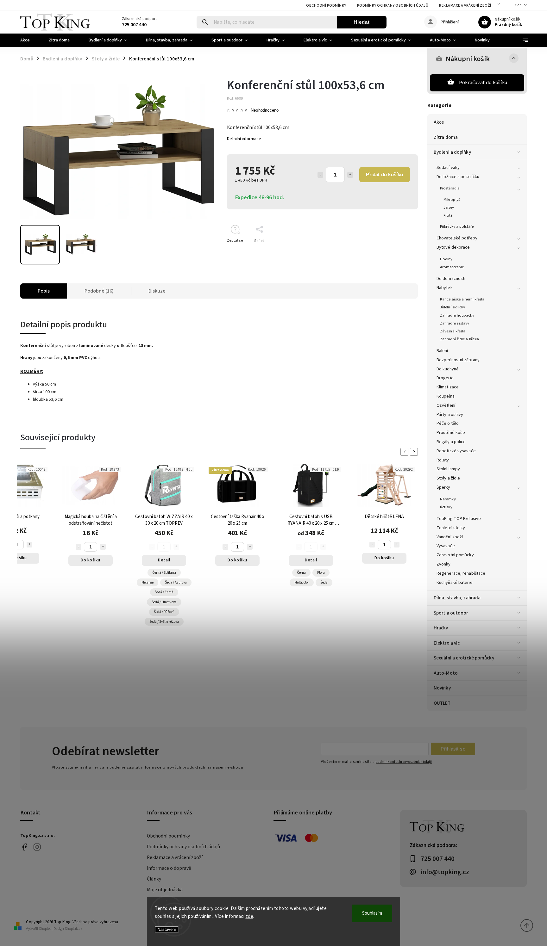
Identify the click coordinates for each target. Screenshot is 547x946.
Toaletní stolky (451, 528)
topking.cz (37, 847)
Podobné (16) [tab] (99, 291)
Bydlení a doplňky (452, 152)
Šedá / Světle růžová (164, 621)
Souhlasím (372, 913)
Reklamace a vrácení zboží (465, 5)
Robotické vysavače (456, 451)
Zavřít (398, 252)
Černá (301, 572)
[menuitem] (29, 40)
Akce (439, 122)
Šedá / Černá (164, 592)
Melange (147, 582)
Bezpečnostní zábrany (458, 360)
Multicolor (301, 582)
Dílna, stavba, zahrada (457, 597)
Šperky (443, 487)
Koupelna (446, 396)
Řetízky (446, 507)
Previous (405, 451)
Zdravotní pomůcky (455, 555)
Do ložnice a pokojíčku (458, 177)
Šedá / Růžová (164, 611)
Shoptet (45, 928)
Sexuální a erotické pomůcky (464, 657)
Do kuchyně (448, 369)
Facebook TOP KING (24, 847)
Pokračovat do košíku (483, 82)
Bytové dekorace (453, 247)
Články (154, 878)
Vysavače (446, 546)
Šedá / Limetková (164, 602)
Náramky (448, 499)
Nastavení (166, 929)
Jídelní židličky (452, 307)
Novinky (442, 687)
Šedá (324, 582)
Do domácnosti (451, 278)
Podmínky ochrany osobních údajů (393, 5)
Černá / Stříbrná (164, 572)
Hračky (441, 627)
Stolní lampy (448, 469)
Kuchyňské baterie (455, 582)
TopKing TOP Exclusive (459, 519)
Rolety (443, 460)
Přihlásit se (453, 748)
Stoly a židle (448, 478)
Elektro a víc (447, 643)
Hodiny (446, 259)
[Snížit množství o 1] (320, 175)
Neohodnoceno (265, 110)
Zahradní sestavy (454, 323)
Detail (164, 560)
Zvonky (444, 564)
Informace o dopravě (169, 868)
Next (415, 451)
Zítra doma (446, 137)
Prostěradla (450, 188)
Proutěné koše (451, 433)
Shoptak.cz (73, 928)
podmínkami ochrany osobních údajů (403, 761)
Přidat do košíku (384, 174)
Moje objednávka (165, 889)
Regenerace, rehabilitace (461, 573)
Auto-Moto (446, 673)
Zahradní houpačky (457, 315)
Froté (448, 215)
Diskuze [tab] (157, 291)
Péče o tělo (448, 423)
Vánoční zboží (450, 537)
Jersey (448, 207)
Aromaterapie (452, 267)
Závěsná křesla (452, 331)
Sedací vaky (448, 167)
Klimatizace (448, 387)
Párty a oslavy (450, 414)
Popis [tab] (44, 291)
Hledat (362, 22)
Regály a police (451, 442)
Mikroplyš (451, 199)
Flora (321, 572)
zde (250, 916)
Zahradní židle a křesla (459, 339)
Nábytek (445, 288)
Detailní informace (244, 139)
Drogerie (445, 378)
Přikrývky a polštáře (457, 226)
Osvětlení (446, 405)
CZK (518, 5)
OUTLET (442, 703)
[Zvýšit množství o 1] (350, 175)
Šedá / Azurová (176, 582)
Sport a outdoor (451, 612)
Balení (442, 351)
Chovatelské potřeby (457, 238)
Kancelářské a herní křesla (462, 299)
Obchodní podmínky (326, 5)
